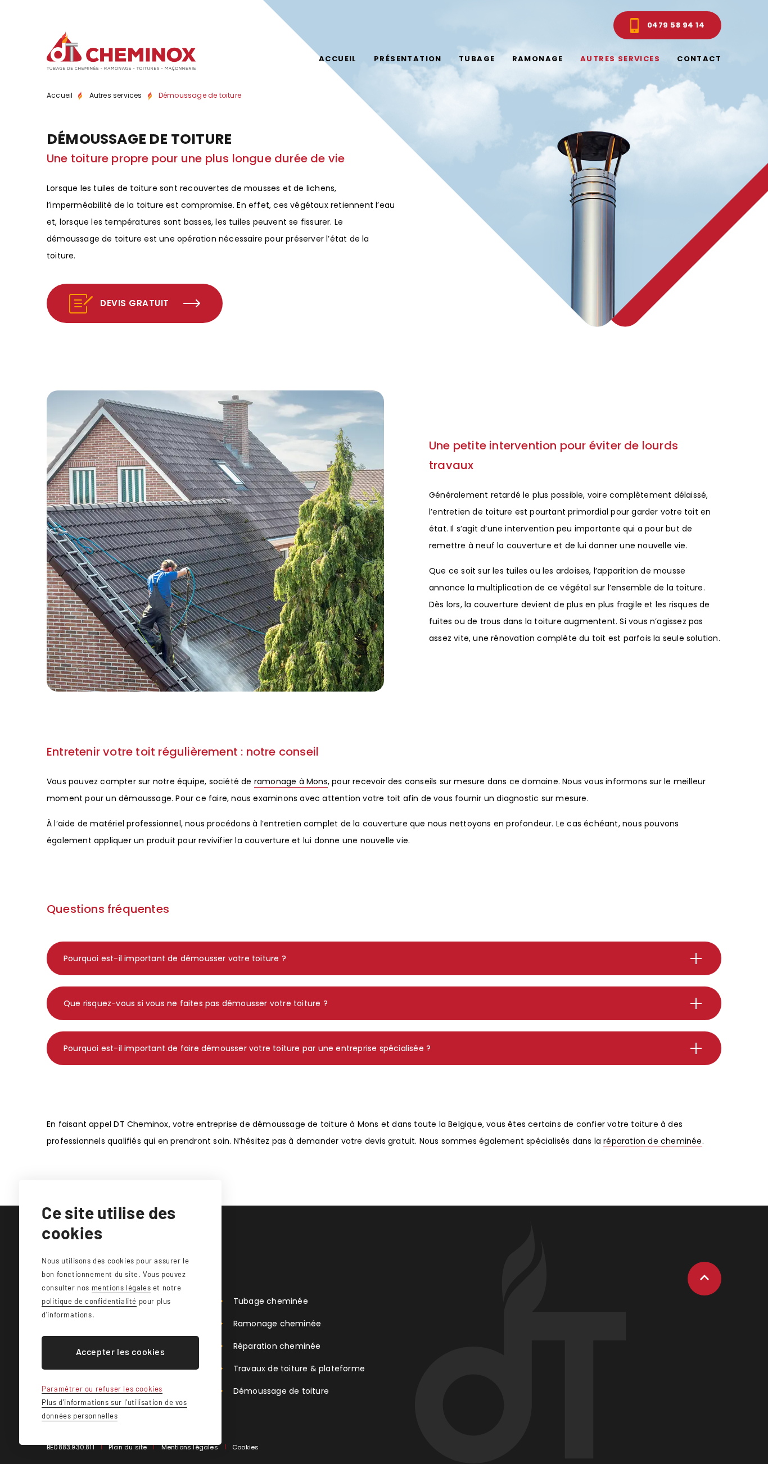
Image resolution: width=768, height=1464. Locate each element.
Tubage (477, 58)
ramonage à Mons (291, 781)
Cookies (245, 1447)
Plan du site (128, 1447)
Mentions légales (189, 1447)
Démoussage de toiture (200, 95)
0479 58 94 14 (676, 25)
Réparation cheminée (277, 1346)
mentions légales (121, 1287)
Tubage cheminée (270, 1301)
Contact (699, 58)
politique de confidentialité (89, 1301)
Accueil (338, 58)
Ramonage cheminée (277, 1323)
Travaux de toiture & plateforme (299, 1368)
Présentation (408, 58)
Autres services (620, 58)
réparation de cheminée (652, 1141)
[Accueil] (121, 51)
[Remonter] (704, 1278)
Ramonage (537, 58)
